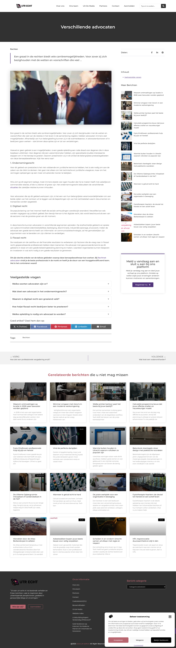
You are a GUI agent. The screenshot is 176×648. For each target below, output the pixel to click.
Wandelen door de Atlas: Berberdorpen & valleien (24, 540)
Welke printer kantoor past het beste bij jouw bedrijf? (107, 405)
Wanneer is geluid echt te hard (146, 184)
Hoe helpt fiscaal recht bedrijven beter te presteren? (60, 306)
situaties (14, 187)
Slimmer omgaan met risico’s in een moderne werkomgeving (67, 405)
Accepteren (118, 640)
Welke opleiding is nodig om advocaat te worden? (60, 314)
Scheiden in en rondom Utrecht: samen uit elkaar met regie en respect (107, 541)
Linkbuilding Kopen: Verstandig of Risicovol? (81, 618)
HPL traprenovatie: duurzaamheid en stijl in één (145, 540)
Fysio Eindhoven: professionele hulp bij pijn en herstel (27, 449)
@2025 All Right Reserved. (88, 644)
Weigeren (140, 640)
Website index (78, 613)
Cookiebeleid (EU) (79, 601)
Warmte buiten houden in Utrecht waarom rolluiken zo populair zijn (106, 450)
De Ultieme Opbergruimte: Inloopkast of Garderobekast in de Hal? (27, 496)
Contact (115, 6)
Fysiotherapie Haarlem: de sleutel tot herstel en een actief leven (148, 495)
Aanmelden (129, 6)
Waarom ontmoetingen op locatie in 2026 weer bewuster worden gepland (26, 406)
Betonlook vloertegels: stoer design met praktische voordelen (147, 449)
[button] (170, 616)
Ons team (73, 6)
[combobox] (150, 6)
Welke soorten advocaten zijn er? (60, 284)
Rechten (14, 49)
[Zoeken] (163, 6)
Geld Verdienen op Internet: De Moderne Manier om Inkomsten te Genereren (82, 627)
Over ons (60, 6)
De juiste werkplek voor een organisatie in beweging (105, 495)
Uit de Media (77, 609)
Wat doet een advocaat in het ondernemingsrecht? (60, 291)
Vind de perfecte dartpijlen (144, 143)
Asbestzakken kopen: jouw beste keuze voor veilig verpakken (68, 540)
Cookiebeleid (138, 645)
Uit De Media (89, 6)
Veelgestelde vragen (132, 77)
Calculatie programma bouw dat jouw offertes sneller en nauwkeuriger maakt (149, 125)
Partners (103, 6)
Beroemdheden (78, 605)
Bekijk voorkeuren (161, 640)
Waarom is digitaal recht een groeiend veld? (60, 299)
